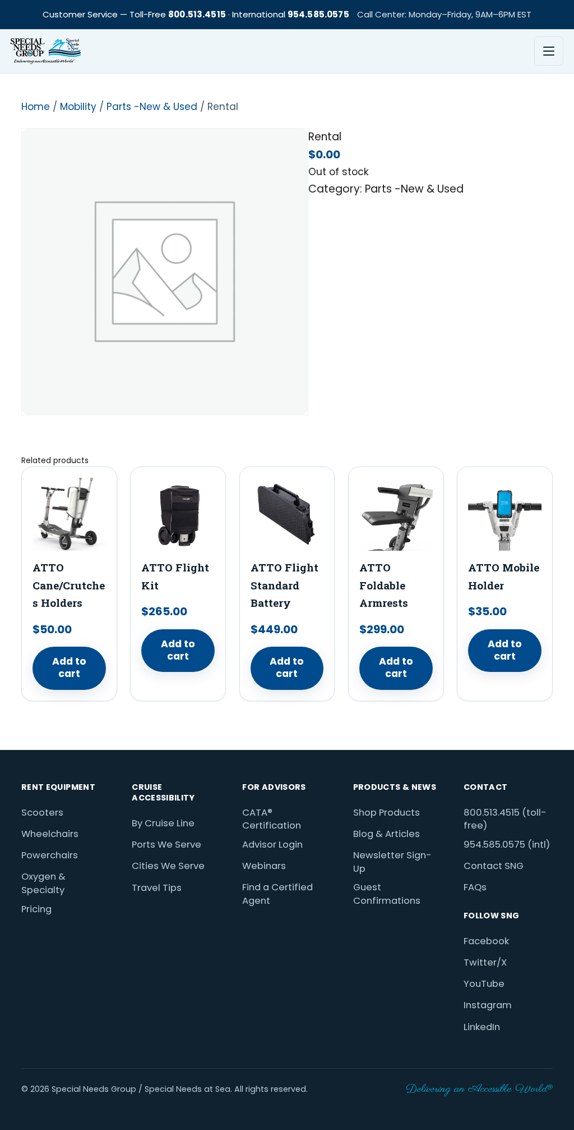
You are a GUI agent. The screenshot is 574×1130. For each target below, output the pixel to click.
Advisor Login (272, 844)
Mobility (78, 106)
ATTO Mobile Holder (503, 576)
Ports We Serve (166, 844)
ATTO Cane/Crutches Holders (69, 585)
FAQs (475, 887)
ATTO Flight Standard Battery (284, 585)
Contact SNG (494, 865)
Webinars (264, 865)
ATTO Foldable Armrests (383, 585)
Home (35, 106)
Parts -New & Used (152, 106)
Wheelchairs (49, 833)
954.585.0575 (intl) (507, 844)
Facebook (486, 941)
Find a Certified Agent (277, 894)
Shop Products (386, 812)
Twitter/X (485, 962)
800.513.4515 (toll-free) (505, 819)
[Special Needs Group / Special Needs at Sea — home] (46, 51)
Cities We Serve (168, 865)
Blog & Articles (386, 833)
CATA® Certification (271, 819)
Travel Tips (157, 887)
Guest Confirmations (386, 894)
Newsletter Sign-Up (392, 862)
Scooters (42, 812)
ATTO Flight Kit (175, 576)
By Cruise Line (163, 823)
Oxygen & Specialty (43, 883)
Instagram (488, 1005)
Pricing (36, 909)
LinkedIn (482, 1027)
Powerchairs (49, 855)
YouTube (484, 983)
